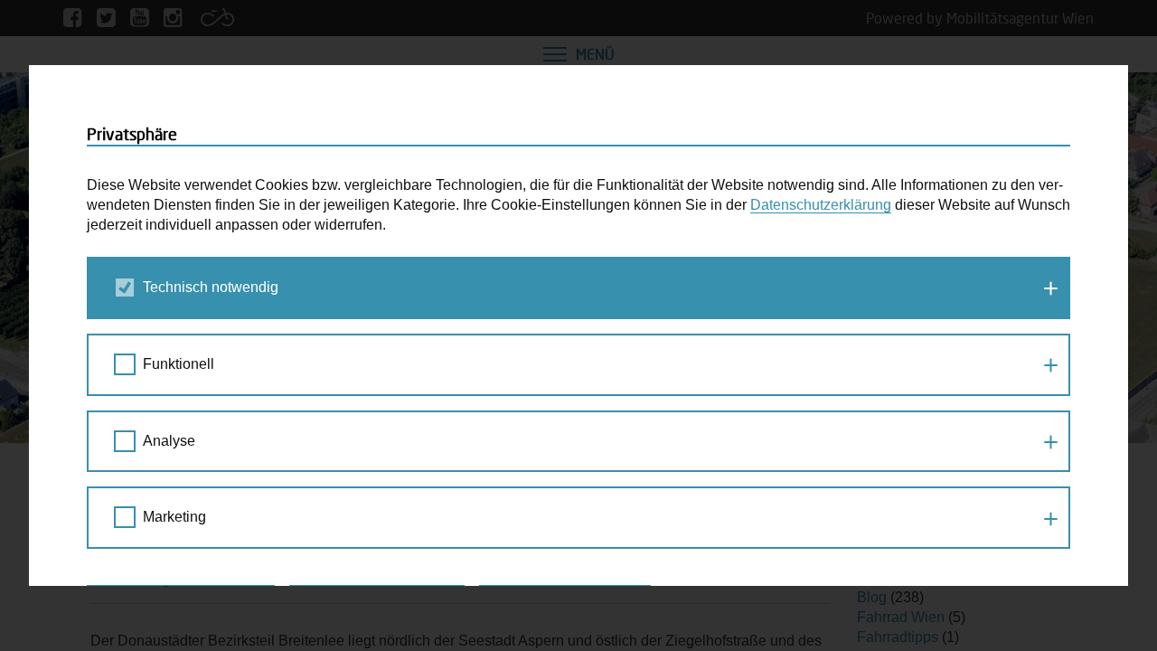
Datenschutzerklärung (820, 204)
